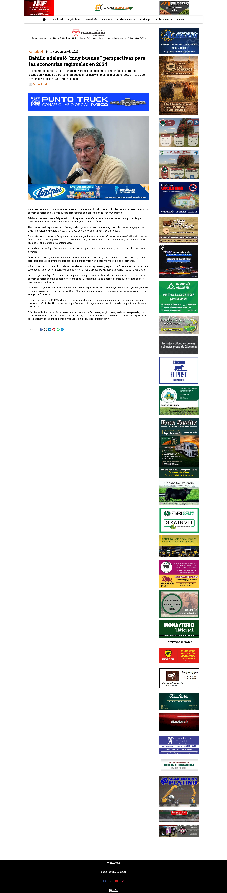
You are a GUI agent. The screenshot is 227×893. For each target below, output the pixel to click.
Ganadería (91, 19)
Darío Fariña (40, 84)
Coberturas (162, 19)
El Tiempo (145, 19)
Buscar (181, 19)
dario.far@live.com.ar (113, 871)
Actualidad (57, 19)
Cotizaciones (124, 19)
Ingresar (115, 862)
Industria (107, 19)
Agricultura (74, 19)
